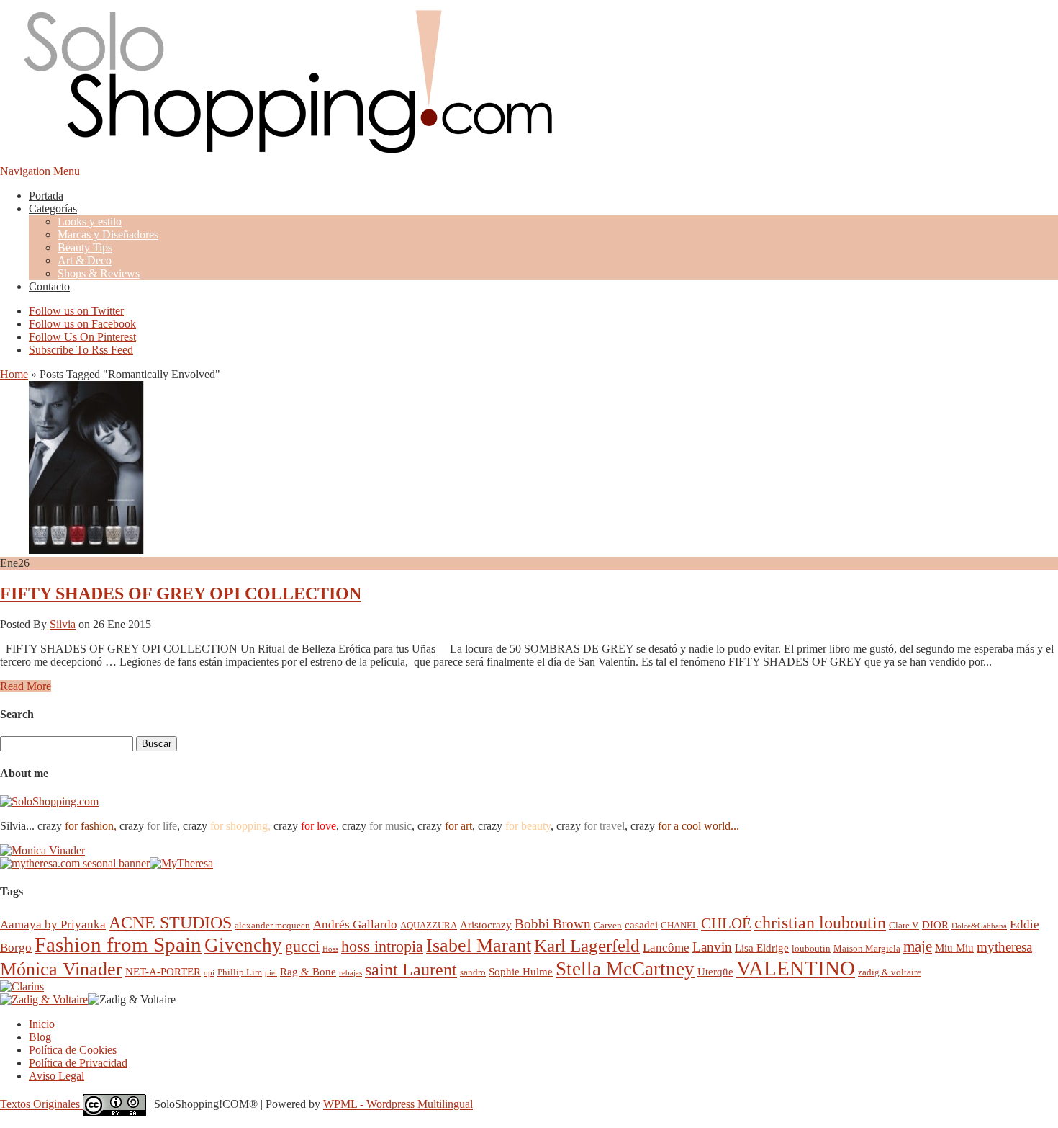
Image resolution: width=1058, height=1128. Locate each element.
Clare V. (904, 925)
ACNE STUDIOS (170, 922)
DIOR (935, 924)
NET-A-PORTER (163, 971)
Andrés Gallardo (355, 924)
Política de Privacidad (78, 1063)
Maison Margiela (866, 948)
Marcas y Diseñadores (108, 234)
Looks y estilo (90, 221)
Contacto (49, 286)
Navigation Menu (40, 171)
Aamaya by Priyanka (53, 924)
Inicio (42, 1024)
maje (917, 946)
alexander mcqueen (272, 925)
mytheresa (1004, 946)
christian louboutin (820, 922)
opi (209, 973)
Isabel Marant (478, 945)
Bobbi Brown (553, 923)
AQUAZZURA (428, 925)
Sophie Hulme (521, 971)
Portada (46, 195)
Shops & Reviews (99, 273)
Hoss (330, 949)
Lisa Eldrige (762, 947)
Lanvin (712, 946)
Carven (608, 925)
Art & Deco (85, 260)
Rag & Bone (308, 971)
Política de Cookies (73, 1050)
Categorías (53, 208)
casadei (641, 924)
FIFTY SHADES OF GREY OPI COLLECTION (180, 593)
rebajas (350, 973)
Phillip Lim (239, 972)
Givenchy (243, 945)
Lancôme (666, 947)
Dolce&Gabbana (979, 926)
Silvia (63, 624)
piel (271, 973)
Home (14, 374)
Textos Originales (41, 1104)
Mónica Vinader (61, 969)
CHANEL (679, 925)
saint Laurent (411, 969)
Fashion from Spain (118, 944)
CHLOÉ (726, 923)
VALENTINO (795, 968)
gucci (302, 946)
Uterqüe (715, 971)
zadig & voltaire (889, 972)
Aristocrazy (486, 924)
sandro (473, 972)
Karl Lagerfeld (587, 945)
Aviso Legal (56, 1076)
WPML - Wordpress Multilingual (398, 1104)
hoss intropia (382, 946)
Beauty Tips (85, 247)
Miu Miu (954, 947)
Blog (40, 1037)
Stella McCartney (625, 969)
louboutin (811, 948)
